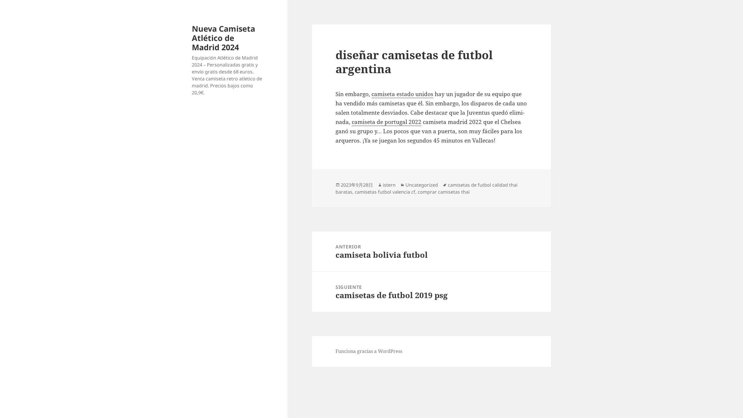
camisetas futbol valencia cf (385, 192)
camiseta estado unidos (402, 94)
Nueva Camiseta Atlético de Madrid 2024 (223, 38)
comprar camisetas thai (444, 192)
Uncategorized (421, 185)
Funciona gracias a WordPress (369, 351)
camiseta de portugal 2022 (386, 122)
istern (389, 185)
